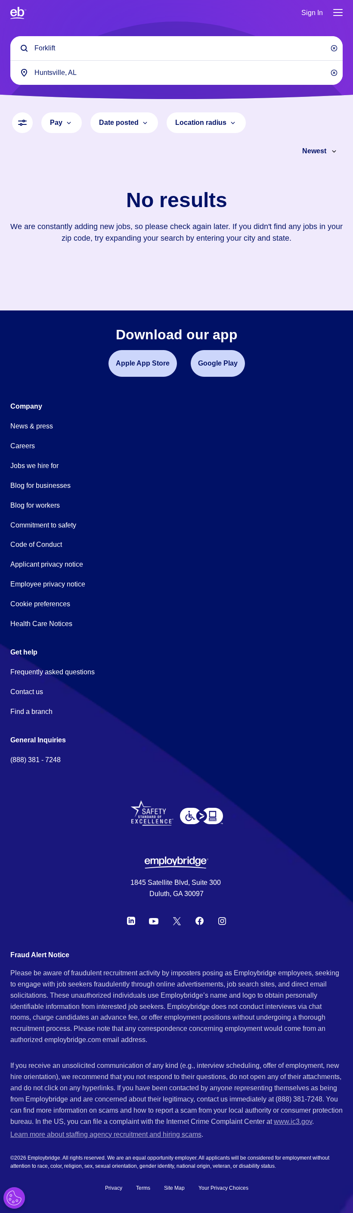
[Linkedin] (131, 921)
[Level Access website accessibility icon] (201, 816)
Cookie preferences (40, 604)
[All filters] (22, 122)
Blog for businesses (40, 485)
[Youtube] (153, 921)
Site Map (174, 1188)
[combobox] (176, 72)
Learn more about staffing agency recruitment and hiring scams (105, 1134)
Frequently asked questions (52, 672)
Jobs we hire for (34, 465)
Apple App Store (143, 363)
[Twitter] (177, 921)
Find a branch (31, 711)
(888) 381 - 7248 (35, 759)
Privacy (113, 1188)
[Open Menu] (338, 13)
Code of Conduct (36, 544)
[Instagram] (222, 921)
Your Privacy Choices (223, 1188)
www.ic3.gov (293, 1121)
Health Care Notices (41, 623)
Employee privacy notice (47, 584)
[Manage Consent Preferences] (14, 1198)
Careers (22, 446)
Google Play (218, 363)
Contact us (26, 691)
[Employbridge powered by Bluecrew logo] (176, 862)
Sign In (312, 12)
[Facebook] (199, 921)
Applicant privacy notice (46, 564)
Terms (143, 1188)
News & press (31, 426)
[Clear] (334, 48)
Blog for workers (35, 505)
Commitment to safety (43, 525)
